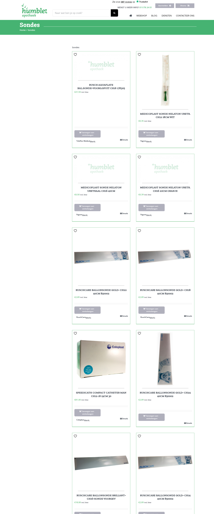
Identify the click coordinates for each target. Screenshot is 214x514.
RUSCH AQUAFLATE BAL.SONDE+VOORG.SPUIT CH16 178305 (101, 86)
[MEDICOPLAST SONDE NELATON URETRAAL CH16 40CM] (101, 168)
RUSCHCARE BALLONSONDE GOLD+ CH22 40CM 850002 (101, 291)
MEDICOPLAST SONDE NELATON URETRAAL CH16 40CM (101, 189)
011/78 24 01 (145, 7)
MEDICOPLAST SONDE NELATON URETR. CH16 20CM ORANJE (165, 189)
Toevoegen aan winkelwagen (87, 133)
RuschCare (81, 317)
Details (125, 140)
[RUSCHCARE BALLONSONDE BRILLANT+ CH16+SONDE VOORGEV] (101, 462)
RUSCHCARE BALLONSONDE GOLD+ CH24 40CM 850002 (165, 394)
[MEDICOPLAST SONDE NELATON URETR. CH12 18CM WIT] (165, 80)
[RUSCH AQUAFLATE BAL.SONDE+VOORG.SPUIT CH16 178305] (101, 65)
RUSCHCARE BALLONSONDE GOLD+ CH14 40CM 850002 (165, 497)
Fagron (143, 141)
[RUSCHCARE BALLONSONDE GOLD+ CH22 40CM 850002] (101, 257)
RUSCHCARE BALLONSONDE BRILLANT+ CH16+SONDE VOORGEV (101, 497)
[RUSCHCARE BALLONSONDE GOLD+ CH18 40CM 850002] (165, 257)
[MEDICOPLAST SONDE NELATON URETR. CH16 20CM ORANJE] (165, 168)
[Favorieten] (76, 54)
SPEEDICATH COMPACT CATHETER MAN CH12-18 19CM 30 (101, 394)
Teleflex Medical (83, 141)
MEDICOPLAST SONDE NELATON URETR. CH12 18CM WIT (165, 115)
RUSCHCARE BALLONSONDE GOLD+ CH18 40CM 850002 (165, 291)
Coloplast (80, 420)
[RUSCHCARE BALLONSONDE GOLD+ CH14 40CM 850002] (165, 462)
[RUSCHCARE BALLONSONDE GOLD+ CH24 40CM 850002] (165, 359)
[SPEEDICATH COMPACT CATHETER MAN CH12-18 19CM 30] (101, 359)
